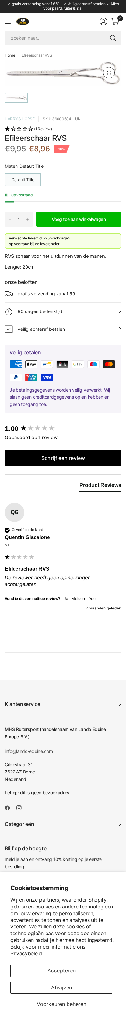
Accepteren (61, 970)
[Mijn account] (103, 21)
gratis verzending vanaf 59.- (48, 293)
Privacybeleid (26, 953)
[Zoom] (109, 72)
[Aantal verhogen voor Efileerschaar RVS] (28, 219)
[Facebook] (10, 808)
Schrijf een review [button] (63, 458)
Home (10, 55)
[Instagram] (21, 808)
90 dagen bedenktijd (40, 311)
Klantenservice (22, 704)
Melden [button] (78, 598)
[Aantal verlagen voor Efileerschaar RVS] (10, 219)
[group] (63, 429)
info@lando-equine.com (29, 751)
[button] (63, 129)
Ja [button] (66, 598)
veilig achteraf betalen (41, 329)
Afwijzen (61, 987)
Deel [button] (92, 598)
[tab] (100, 487)
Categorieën (19, 824)
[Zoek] (113, 38)
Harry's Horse (20, 118)
